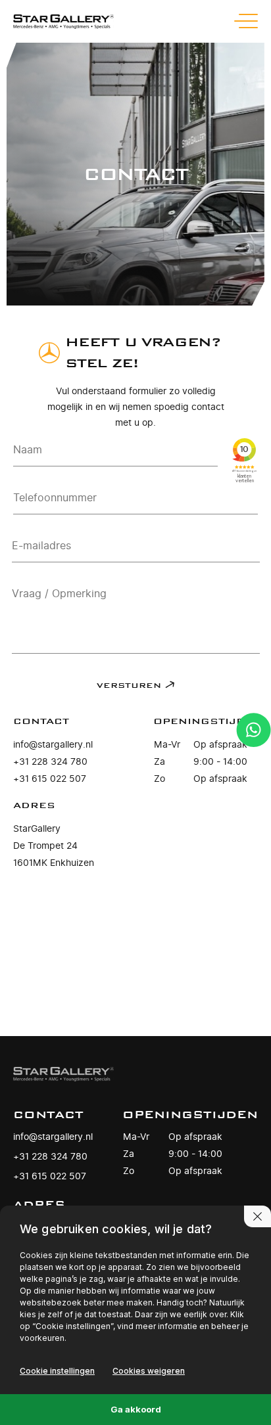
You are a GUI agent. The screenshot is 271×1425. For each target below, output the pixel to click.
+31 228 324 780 (50, 762)
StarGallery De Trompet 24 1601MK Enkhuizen (53, 846)
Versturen (129, 685)
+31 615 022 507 (49, 779)
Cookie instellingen (57, 1371)
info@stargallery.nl (53, 745)
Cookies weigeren (148, 1371)
